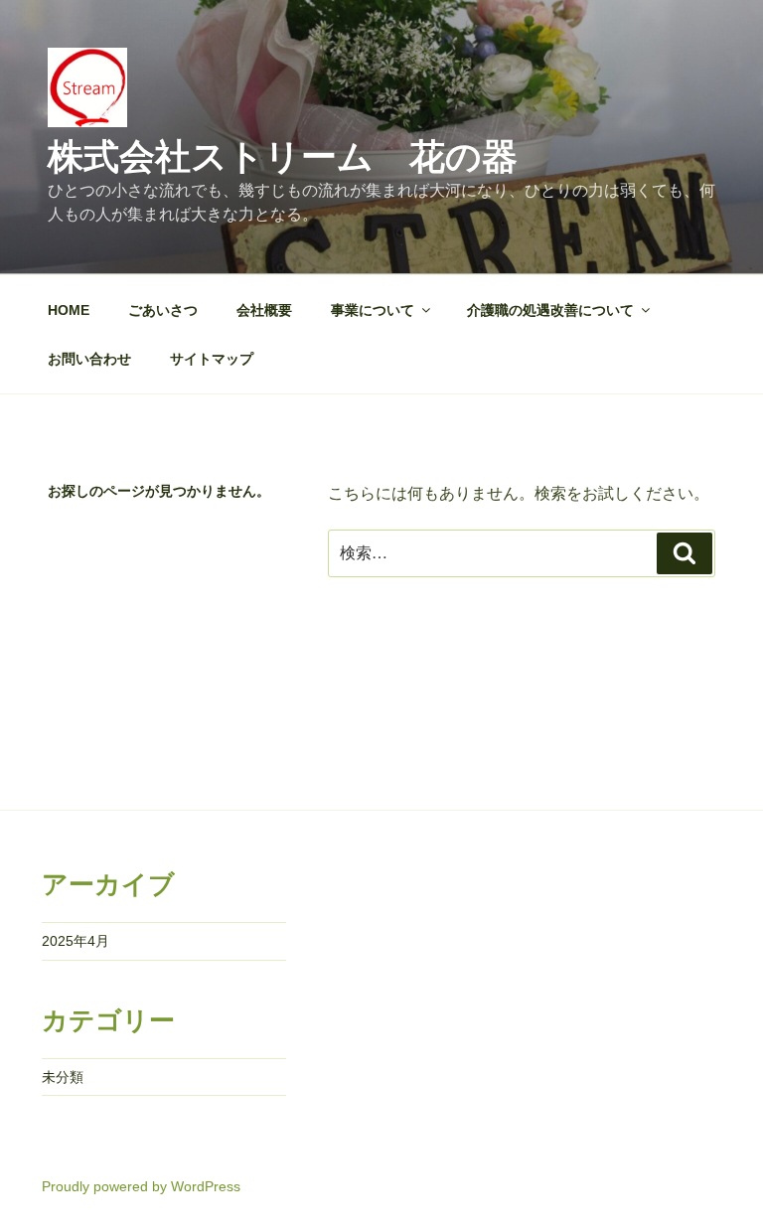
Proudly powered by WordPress (141, 1186)
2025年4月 (75, 941)
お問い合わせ (89, 359)
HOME (68, 310)
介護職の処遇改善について (550, 310)
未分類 (62, 1077)
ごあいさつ (163, 310)
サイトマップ (211, 359)
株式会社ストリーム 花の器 (283, 156)
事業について (372, 310)
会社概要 (264, 310)
